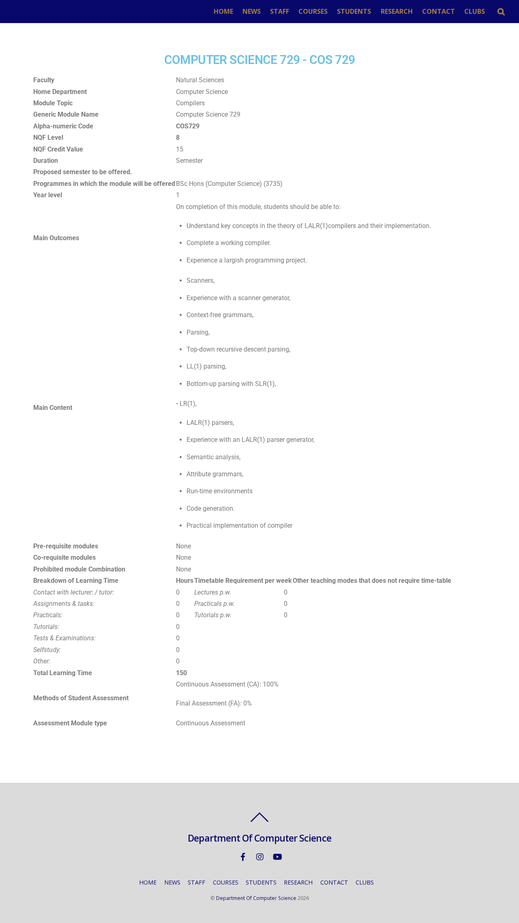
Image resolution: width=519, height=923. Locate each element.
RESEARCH (397, 11)
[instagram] (260, 856)
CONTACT (438, 11)
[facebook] (243, 856)
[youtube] (277, 856)
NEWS (251, 11)
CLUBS (474, 11)
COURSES (313, 11)
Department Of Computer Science (256, 898)
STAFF (279, 11)
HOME (223, 11)
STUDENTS (354, 11)
